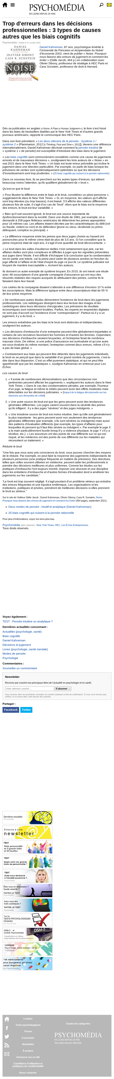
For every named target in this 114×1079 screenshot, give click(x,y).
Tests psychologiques (28, 1025)
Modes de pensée (14, 653)
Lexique (28, 1018)
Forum (28, 1031)
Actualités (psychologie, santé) (22, 631)
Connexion (28, 1038)
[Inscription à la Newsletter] (107, 6)
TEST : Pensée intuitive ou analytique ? (28, 621)
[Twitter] (6, 1038)
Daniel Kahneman (51, 47)
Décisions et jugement (17, 644)
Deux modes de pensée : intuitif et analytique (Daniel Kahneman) (49, 506)
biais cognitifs (19, 157)
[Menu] (13, 6)
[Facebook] (6, 1029)
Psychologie (10, 658)
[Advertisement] (57, 103)
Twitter (26, 709)
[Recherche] (100, 6)
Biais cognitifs (11, 636)
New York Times (45, 525)
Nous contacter (28, 1072)
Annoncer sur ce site (28, 1057)
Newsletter (28, 1044)
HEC (57, 525)
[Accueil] (6, 6)
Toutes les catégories (78, 1023)
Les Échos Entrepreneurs (74, 525)
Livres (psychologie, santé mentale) (25, 649)
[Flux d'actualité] (6, 1047)
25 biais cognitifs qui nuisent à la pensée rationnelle (81, 173)
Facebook (11, 709)
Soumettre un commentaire (20, 668)
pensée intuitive (88, 147)
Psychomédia (10, 42)
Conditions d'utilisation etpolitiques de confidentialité (27, 1064)
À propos (28, 1051)
